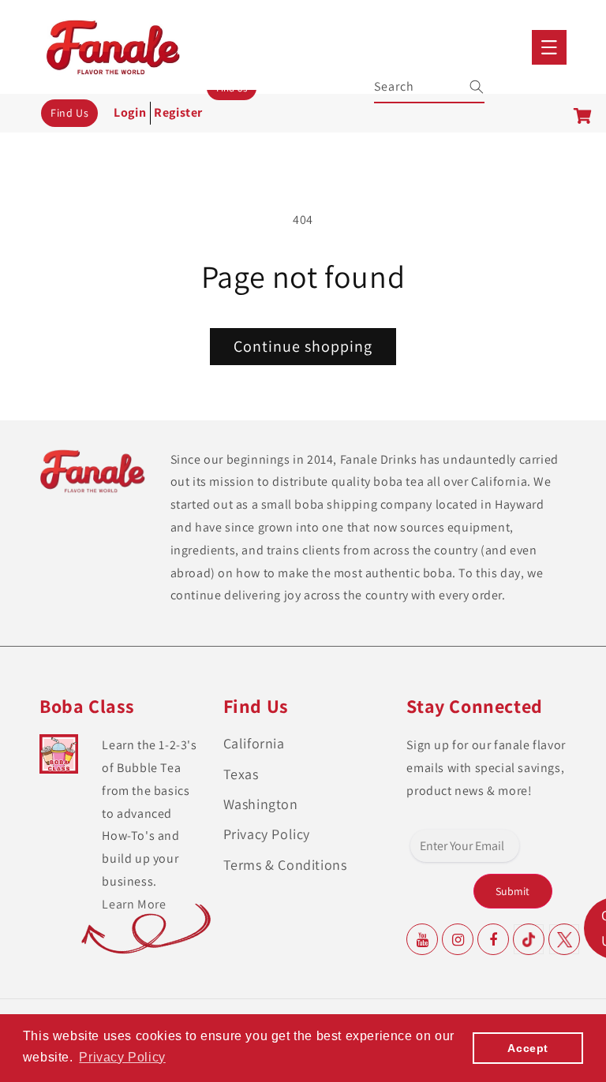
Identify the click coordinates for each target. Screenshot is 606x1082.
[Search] (466, 86)
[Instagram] (457, 939)
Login (130, 112)
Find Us (69, 113)
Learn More (134, 904)
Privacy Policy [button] (122, 1057)
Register (178, 112)
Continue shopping (303, 346)
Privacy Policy (266, 834)
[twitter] (564, 939)
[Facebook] (493, 939)
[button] (549, 47)
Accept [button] (527, 1048)
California (254, 743)
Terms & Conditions (285, 865)
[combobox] (430, 85)
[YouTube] (422, 939)
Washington (260, 804)
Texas (241, 774)
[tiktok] (528, 939)
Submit (512, 891)
